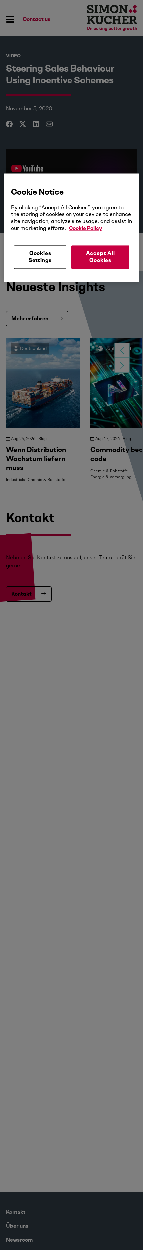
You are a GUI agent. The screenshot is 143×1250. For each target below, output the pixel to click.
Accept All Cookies (100, 256)
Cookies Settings (40, 256)
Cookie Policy (85, 228)
